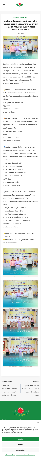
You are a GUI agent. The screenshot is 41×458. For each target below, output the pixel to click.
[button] (38, 422)
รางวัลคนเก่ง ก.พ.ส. (20, 17)
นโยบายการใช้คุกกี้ (10, 455)
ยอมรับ (20, 439)
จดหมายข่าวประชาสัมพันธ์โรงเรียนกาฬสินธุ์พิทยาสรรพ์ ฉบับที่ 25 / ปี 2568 (9, 388)
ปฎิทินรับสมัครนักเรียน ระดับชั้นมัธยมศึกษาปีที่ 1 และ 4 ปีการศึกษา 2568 (30, 388)
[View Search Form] (37, 4)
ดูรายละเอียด (20, 450)
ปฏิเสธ (20, 445)
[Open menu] (4, 4)
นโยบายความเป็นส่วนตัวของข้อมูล (25, 455)
